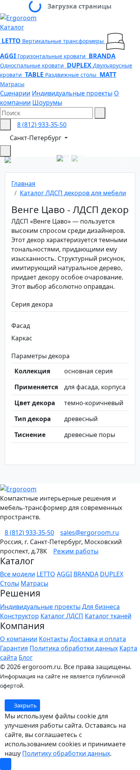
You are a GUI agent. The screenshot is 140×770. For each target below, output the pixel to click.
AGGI (64, 574)
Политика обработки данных (74, 648)
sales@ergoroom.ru (89, 532)
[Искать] (99, 113)
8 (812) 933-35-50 (41, 124)
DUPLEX (111, 574)
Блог (26, 657)
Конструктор (19, 616)
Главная (23, 183)
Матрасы (34, 583)
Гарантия (14, 648)
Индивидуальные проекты (72, 93)
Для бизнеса (101, 606)
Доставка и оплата (98, 639)
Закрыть (24, 705)
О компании (18, 639)
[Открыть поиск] (5, 124)
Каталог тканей (108, 616)
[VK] (2, 694)
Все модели (17, 574)
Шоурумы (47, 102)
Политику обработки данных (66, 753)
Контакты (53, 639)
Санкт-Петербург (36, 138)
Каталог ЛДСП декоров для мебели (73, 193)
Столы (9, 583)
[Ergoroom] (18, 17)
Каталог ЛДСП (61, 616)
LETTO (46, 574)
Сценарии (15, 93)
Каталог (12, 27)
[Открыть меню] (5, 151)
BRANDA (86, 574)
